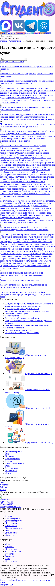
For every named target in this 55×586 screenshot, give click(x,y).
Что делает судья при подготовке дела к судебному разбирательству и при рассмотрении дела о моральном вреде (25, 294)
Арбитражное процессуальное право (22, 332)
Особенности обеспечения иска (33, 160)
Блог (7, 558)
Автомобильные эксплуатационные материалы (27, 325)
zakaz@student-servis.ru (10, 506)
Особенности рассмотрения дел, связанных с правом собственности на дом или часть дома (26, 174)
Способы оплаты (13, 551)
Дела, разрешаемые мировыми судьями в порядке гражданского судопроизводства (22, 99)
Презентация (11, 470)
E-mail (3, 489)
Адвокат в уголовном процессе (19, 330)
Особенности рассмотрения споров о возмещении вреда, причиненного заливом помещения (26, 184)
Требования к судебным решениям (16, 273)
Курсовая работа (12, 458)
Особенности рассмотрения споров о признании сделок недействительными (27, 192)
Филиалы (9, 535)
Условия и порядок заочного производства (19, 280)
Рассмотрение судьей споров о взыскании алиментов (24, 229)
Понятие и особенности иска (37, 213)
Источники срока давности (18, 110)
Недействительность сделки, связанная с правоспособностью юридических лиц (22, 135)
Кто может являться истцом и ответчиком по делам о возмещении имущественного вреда (27, 118)
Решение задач (12, 468)
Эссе (7, 466)
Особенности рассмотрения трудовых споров (25, 194)
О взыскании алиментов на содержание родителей (23, 146)
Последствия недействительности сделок (20, 218)
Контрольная (11, 525)
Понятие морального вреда (12, 215)
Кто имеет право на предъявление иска (18, 114)
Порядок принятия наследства (14, 217)
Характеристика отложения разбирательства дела (23, 286)
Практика (9, 456)
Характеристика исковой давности (16, 285)
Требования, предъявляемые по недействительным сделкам (21, 274)
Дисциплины (11, 533)
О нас (8, 544)
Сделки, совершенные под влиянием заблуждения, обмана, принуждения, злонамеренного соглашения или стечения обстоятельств (27, 241)
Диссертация (11, 523)
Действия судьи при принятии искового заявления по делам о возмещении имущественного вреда (26, 94)
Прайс (3, 582)
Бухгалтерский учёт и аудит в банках (22, 308)
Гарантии (9, 554)
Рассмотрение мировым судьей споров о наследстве (23, 227)
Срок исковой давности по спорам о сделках (27, 252)
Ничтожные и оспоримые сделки (15, 141)
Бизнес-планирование (15, 328)
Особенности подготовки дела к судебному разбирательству (27, 162)
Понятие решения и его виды (38, 215)
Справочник (15, 41)
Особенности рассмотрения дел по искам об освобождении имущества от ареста (25, 170)
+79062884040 (6, 504)
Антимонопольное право (16, 313)
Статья (8, 473)
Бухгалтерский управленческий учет (22, 318)
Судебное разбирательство (40, 261)
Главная (3, 41)
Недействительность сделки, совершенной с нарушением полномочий (27, 137)
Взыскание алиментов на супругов (16, 74)
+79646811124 (6, 502)
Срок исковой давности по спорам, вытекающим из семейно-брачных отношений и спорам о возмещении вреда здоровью (26, 256)
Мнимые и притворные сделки (23, 126)
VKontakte (4, 485)
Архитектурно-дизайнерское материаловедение (27, 311)
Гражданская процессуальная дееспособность (21, 81)
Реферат (9, 461)
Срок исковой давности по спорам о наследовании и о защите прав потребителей (22, 250)
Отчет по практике (14, 528)
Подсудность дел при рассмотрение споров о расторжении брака (26, 204)
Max (2, 482)
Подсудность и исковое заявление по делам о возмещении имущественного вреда (25, 209)
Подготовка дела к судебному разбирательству (21, 201)
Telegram (4, 487)
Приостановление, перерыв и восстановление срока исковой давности (26, 221)
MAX (10, 585)
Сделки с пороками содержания (15, 234)
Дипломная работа (13, 451)
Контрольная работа (14, 463)
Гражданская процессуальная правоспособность (27, 82)
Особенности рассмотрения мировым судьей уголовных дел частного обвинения (24, 180)
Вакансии (9, 556)
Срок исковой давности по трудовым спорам (24, 259)
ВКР (7, 454)
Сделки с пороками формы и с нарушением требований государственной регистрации (27, 235)
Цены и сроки (11, 549)
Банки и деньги (12, 316)
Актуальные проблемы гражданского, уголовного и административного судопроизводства (29, 305)
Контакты (9, 546)
